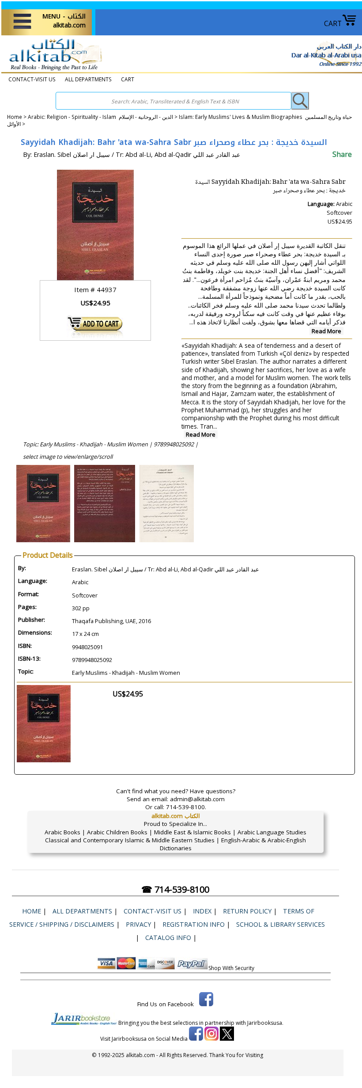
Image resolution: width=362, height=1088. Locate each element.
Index (202, 911)
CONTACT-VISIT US (32, 79)
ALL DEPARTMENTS (88, 79)
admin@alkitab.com (197, 799)
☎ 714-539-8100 (175, 889)
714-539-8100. (186, 807)
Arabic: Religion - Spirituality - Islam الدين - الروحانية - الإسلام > (103, 116)
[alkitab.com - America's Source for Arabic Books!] (53, 70)
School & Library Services (280, 924)
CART (333, 23)
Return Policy (247, 911)
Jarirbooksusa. (265, 1023)
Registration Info (193, 924)
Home (14, 116)
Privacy (138, 924)
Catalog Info (168, 937)
